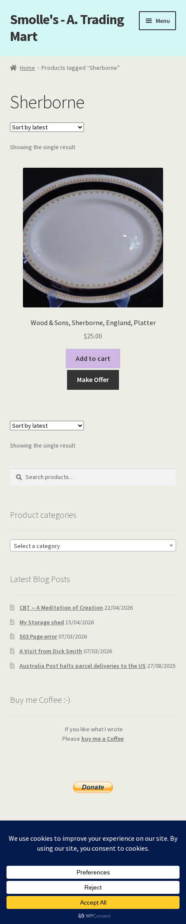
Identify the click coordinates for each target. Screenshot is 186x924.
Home (27, 68)
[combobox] (93, 545)
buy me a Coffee (102, 738)
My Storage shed (41, 622)
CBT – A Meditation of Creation (61, 607)
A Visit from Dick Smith (50, 651)
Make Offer (93, 379)
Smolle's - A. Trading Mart (67, 28)
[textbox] (93, 546)
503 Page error (38, 636)
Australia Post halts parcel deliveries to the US (82, 666)
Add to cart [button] (93, 358)
